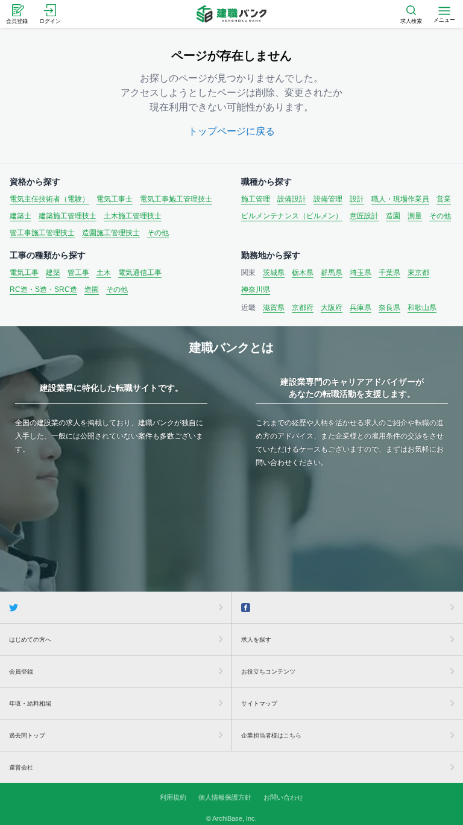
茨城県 (274, 272)
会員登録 (21, 671)
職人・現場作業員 (400, 199)
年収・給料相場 (30, 703)
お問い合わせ (283, 797)
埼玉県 (360, 272)
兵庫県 (360, 307)
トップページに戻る (231, 131)
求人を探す (256, 639)
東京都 (418, 272)
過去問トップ (27, 735)
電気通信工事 (140, 272)
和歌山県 (422, 307)
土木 (103, 272)
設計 (357, 199)
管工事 (78, 272)
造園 (393, 216)
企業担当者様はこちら (271, 735)
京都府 (302, 307)
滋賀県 (274, 307)
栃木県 (302, 272)
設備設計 (291, 199)
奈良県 (389, 307)
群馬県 (331, 272)
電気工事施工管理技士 (176, 199)
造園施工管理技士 (111, 233)
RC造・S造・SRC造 (43, 289)
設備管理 (327, 199)
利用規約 (173, 797)
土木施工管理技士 (133, 216)
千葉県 (389, 272)
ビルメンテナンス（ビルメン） (291, 216)
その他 (158, 233)
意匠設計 (364, 216)
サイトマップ (259, 703)
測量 (415, 216)
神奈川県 (255, 289)
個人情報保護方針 (224, 797)
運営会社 (21, 767)
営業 (443, 199)
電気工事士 (114, 199)
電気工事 (24, 272)
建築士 (20, 216)
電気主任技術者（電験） (49, 199)
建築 (53, 272)
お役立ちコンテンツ (268, 671)
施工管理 (255, 199)
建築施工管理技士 (67, 216)
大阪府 (331, 307)
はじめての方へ (30, 639)
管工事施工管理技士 (42, 233)
